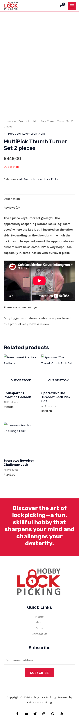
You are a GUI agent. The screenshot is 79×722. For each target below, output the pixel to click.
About (39, 622)
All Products (22, 121)
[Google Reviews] (52, 713)
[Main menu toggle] (72, 6)
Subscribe (39, 673)
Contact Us (39, 634)
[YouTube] (26, 713)
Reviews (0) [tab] (12, 207)
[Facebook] (17, 713)
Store (39, 628)
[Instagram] (44, 713)
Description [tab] (12, 199)
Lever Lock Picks (34, 133)
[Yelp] (61, 713)
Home (7, 121)
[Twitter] (35, 713)
